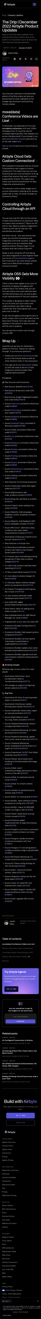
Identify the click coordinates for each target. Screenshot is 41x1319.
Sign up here (7, 146)
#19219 (33, 572)
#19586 (13, 452)
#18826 (33, 859)
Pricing (4, 1156)
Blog (3, 1273)
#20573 (26, 681)
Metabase (15, 443)
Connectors (6, 1153)
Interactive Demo (8, 1185)
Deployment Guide (9, 1251)
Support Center (8, 1237)
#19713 (28, 598)
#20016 (16, 748)
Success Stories (8, 1216)
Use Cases (6, 1220)
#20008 (13, 628)
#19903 (17, 472)
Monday (14, 449)
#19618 (22, 816)
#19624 (13, 478)
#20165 (23, 733)
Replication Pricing (9, 1195)
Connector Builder (9, 1177)
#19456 (8, 517)
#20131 (34, 739)
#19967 (8, 895)
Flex (3, 1188)
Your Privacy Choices (14, 1290)
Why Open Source (9, 1209)
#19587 (34, 797)
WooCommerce (17, 469)
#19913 (19, 793)
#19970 (21, 872)
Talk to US (20, 1122)
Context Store (7, 1146)
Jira (12, 436)
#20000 (29, 810)
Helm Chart (6, 1255)
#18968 (13, 406)
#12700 (29, 387)
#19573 (31, 707)
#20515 (24, 755)
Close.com (15, 404)
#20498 (19, 879)
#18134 (31, 720)
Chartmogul (16, 410)
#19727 (16, 488)
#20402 (25, 726)
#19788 (21, 426)
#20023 (13, 780)
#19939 (8, 901)
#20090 (28, 495)
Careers (5, 1227)
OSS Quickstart (8, 1248)
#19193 (20, 592)
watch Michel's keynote (16, 139)
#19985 (8, 853)
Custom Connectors (9, 1262)
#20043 (24, 748)
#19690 (24, 618)
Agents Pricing (7, 1160)
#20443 (17, 568)
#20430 (26, 886)
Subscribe (20, 1021)
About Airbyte (7, 1205)
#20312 (27, 713)
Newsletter (26, 365)
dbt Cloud (6, 1259)
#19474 (20, 611)
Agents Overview (8, 1142)
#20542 (24, 773)
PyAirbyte (6, 1174)
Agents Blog (6, 1277)
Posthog (14, 456)
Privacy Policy (7, 1287)
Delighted (15, 417)
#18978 (17, 413)
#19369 (13, 465)
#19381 (31, 524)
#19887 (8, 844)
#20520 (8, 393)
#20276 (15, 562)
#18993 (13, 458)
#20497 (18, 635)
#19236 (13, 445)
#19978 (8, 764)
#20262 (21, 866)
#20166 (8, 660)
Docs (4, 1244)
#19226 (13, 579)
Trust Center (7, 1241)
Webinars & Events (9, 1223)
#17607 (29, 533)
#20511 (13, 432)
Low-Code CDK (7, 1269)
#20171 (21, 539)
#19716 (32, 605)
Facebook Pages (17, 423)
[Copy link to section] (11, 120)
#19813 (22, 400)
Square (14, 462)
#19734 (29, 585)
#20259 (23, 688)
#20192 (8, 835)
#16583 (14, 508)
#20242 (12, 825)
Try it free (11, 989)
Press (4, 1213)
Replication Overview (10, 1170)
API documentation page (22, 258)
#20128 (8, 439)
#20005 (8, 502)
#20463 (23, 644)
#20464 (33, 650)
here (19, 141)
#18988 (13, 419)
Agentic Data (7, 1149)
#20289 (30, 803)
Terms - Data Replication (11, 1294)
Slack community (24, 356)
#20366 (20, 552)
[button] (34, 4)
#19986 (8, 786)
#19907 (23, 700)
